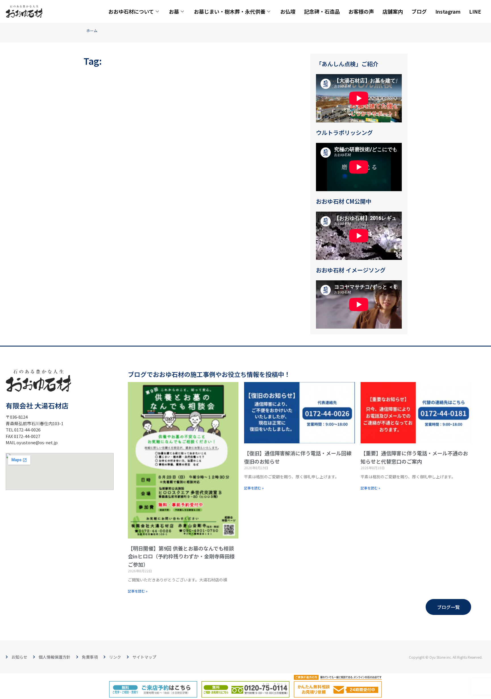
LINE (475, 11)
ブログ (419, 11)
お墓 (174, 11)
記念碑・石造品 (322, 11)
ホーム (91, 30)
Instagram (448, 11)
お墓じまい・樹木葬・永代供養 (229, 11)
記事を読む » (137, 591)
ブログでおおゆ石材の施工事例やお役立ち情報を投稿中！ (209, 374)
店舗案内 (392, 11)
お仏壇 (288, 11)
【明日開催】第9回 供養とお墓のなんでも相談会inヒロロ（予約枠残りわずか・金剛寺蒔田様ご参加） (181, 556)
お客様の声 (361, 11)
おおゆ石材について (131, 11)
